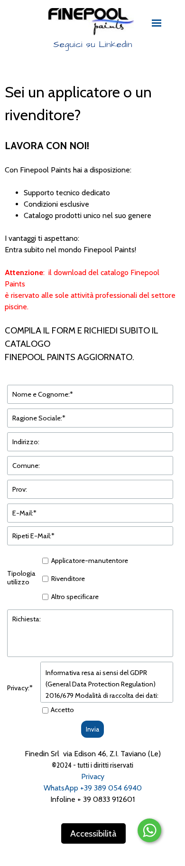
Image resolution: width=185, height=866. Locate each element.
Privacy (92, 776)
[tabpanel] (92, 44)
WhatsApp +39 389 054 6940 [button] (93, 787)
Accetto (62, 709)
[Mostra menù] (156, 23)
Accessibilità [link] (93, 833)
